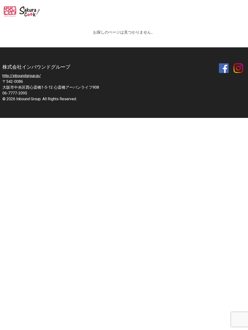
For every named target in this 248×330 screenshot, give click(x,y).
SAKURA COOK (23, 12)
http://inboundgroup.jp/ (21, 75)
